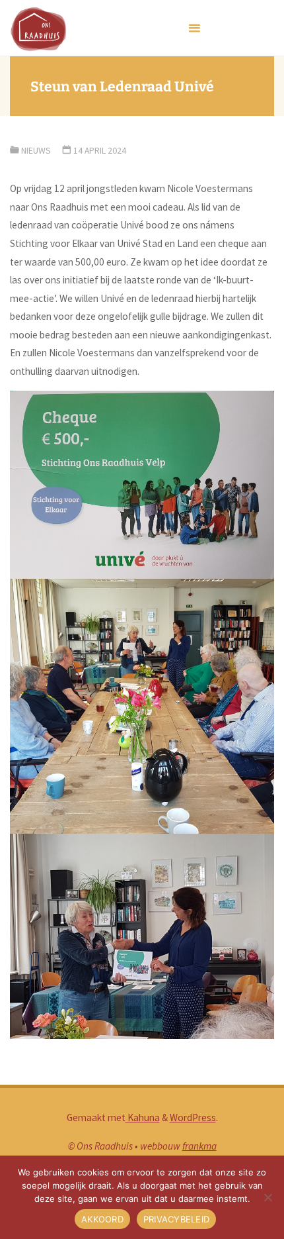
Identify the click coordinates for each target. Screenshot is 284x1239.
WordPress (193, 1117)
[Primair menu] (194, 28)
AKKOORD (102, 1219)
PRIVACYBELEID (176, 1219)
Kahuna (142, 1117)
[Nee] (267, 1197)
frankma (199, 1146)
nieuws (36, 150)
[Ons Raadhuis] (38, 28)
